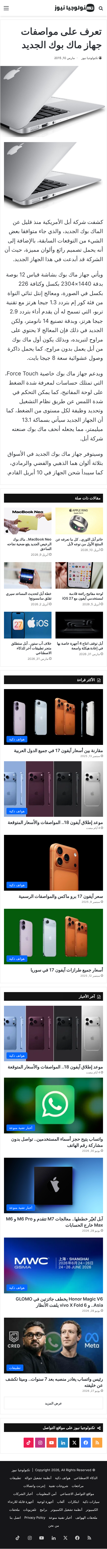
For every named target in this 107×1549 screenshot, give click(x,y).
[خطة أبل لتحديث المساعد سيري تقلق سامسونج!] (28, 575)
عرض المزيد (53, 1403)
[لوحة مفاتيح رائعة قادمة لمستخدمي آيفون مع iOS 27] (79, 575)
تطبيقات (15, 1478)
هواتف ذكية (62, 1478)
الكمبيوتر (92, 1510)
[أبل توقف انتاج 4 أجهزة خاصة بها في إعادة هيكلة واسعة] (79, 625)
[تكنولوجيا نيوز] (75, 7)
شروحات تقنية (58, 1486)
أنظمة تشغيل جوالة (38, 1478)
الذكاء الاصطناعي (86, 1478)
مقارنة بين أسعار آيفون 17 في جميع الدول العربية (58, 750)
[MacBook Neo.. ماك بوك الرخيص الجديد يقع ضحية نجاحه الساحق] (28, 521)
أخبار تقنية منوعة (60, 1517)
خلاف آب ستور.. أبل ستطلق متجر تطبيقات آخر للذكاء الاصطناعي (31, 648)
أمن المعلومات (46, 1494)
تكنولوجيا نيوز (89, 58)
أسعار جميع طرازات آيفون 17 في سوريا (67, 969)
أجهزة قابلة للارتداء (21, 1502)
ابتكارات (73, 1502)
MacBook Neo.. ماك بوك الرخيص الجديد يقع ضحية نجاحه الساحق (29, 544)
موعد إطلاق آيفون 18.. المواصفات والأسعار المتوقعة (55, 822)
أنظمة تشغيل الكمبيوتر (66, 1510)
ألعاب (60, 1502)
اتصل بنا (15, 1517)
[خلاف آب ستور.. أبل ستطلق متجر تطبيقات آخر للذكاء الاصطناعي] (28, 625)
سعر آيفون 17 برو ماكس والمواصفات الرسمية (61, 896)
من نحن (53, 1525)
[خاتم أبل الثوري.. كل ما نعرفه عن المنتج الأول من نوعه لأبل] (79, 521)
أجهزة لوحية (45, 1502)
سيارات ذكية (91, 1502)
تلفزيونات (29, 1510)
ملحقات (14, 1510)
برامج (43, 1510)
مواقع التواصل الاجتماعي (77, 1494)
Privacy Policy (34, 1517)
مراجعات (78, 1486)
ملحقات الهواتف (86, 1517)
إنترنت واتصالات (34, 1486)
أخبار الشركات (23, 1494)
